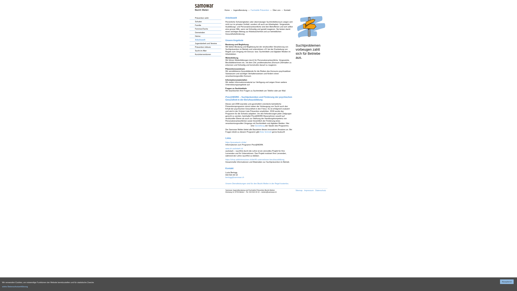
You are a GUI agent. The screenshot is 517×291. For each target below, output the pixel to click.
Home (227, 10)
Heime (197, 36)
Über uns (276, 10)
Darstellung (260, 126)
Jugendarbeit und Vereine (206, 43)
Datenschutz (320, 190)
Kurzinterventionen (203, 54)
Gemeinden (200, 32)
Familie (198, 25)
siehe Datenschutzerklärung (15, 286)
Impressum (309, 190)
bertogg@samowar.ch (234, 177)
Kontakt (287, 10)
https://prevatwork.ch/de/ (235, 142)
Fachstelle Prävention (260, 10)
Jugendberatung (240, 10)
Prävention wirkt (202, 18)
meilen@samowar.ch (269, 192)
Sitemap (299, 190)
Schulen (198, 21)
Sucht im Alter (201, 51)
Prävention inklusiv (203, 47)
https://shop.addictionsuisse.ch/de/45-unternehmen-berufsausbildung (254, 159)
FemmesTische (201, 29)
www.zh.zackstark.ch (234, 148)
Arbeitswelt (200, 40)
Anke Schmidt (266, 132)
